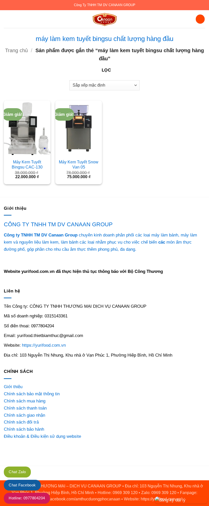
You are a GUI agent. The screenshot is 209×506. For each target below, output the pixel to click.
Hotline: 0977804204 (27, 498)
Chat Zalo (17, 472)
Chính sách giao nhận (24, 415)
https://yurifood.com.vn (44, 345)
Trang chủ (16, 50)
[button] (7, 19)
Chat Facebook (22, 485)
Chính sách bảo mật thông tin (32, 393)
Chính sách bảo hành (24, 429)
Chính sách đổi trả (21, 422)
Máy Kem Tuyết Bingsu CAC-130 (27, 164)
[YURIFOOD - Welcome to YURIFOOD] (104, 19)
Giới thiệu (13, 386)
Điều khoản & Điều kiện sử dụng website (42, 436)
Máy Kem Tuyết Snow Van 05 (78, 164)
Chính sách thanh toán (25, 408)
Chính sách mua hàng (24, 400)
